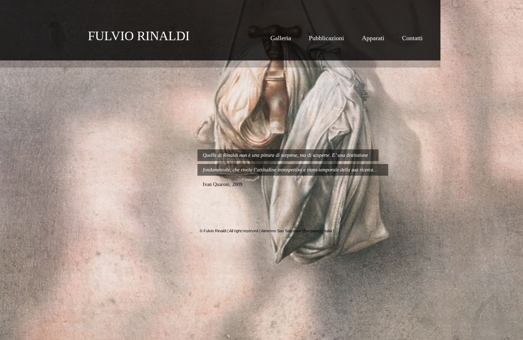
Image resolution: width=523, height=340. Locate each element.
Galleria (280, 38)
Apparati (373, 38)
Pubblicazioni (326, 38)
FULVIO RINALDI (139, 36)
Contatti (412, 38)
